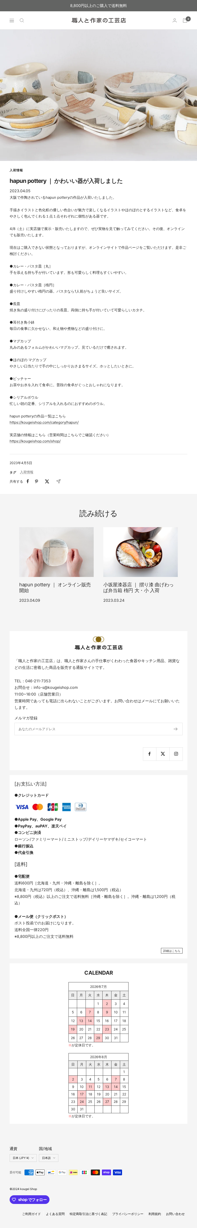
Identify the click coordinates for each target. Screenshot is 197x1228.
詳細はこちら (171, 951)
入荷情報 (16, 170)
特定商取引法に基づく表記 (88, 1214)
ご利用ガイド (31, 1214)
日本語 (46, 1158)
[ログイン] (174, 20)
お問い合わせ (175, 1214)
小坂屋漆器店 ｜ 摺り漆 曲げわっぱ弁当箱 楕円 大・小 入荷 (138, 587)
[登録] (176, 729)
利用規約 (154, 1214)
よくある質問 (55, 1214)
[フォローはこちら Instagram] (176, 754)
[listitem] (28, 481)
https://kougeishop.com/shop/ (35, 441)
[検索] (22, 20)
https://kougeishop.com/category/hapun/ (44, 422)
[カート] (185, 20)
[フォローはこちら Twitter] (162, 754)
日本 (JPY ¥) (21, 1158)
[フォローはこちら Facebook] (149, 754)
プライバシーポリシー (127, 1214)
